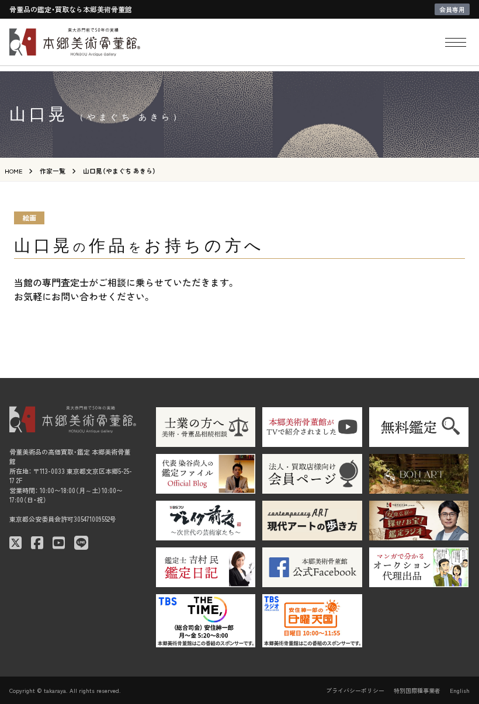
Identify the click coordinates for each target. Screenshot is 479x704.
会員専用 (452, 9)
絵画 (29, 218)
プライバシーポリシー (355, 690)
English (460, 690)
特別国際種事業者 (417, 690)
